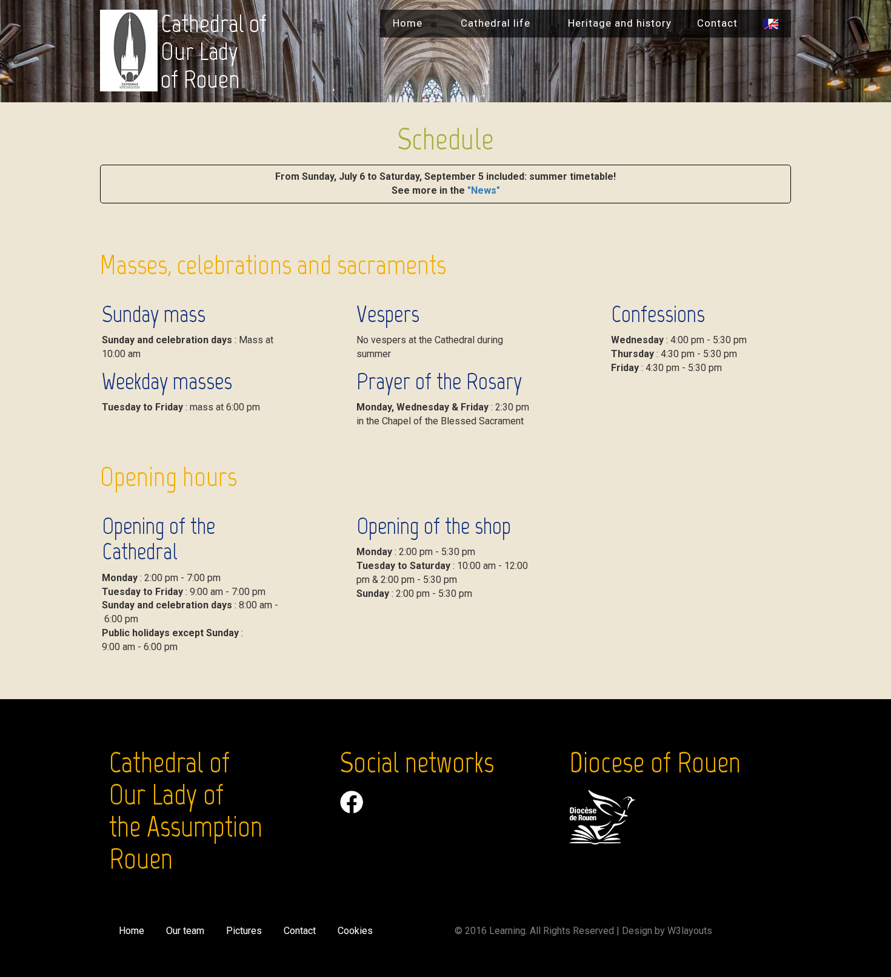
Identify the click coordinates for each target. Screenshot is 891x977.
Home (407, 23)
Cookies (355, 930)
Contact (717, 23)
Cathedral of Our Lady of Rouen (214, 51)
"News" (483, 190)
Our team (185, 930)
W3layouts (689, 930)
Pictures (244, 930)
